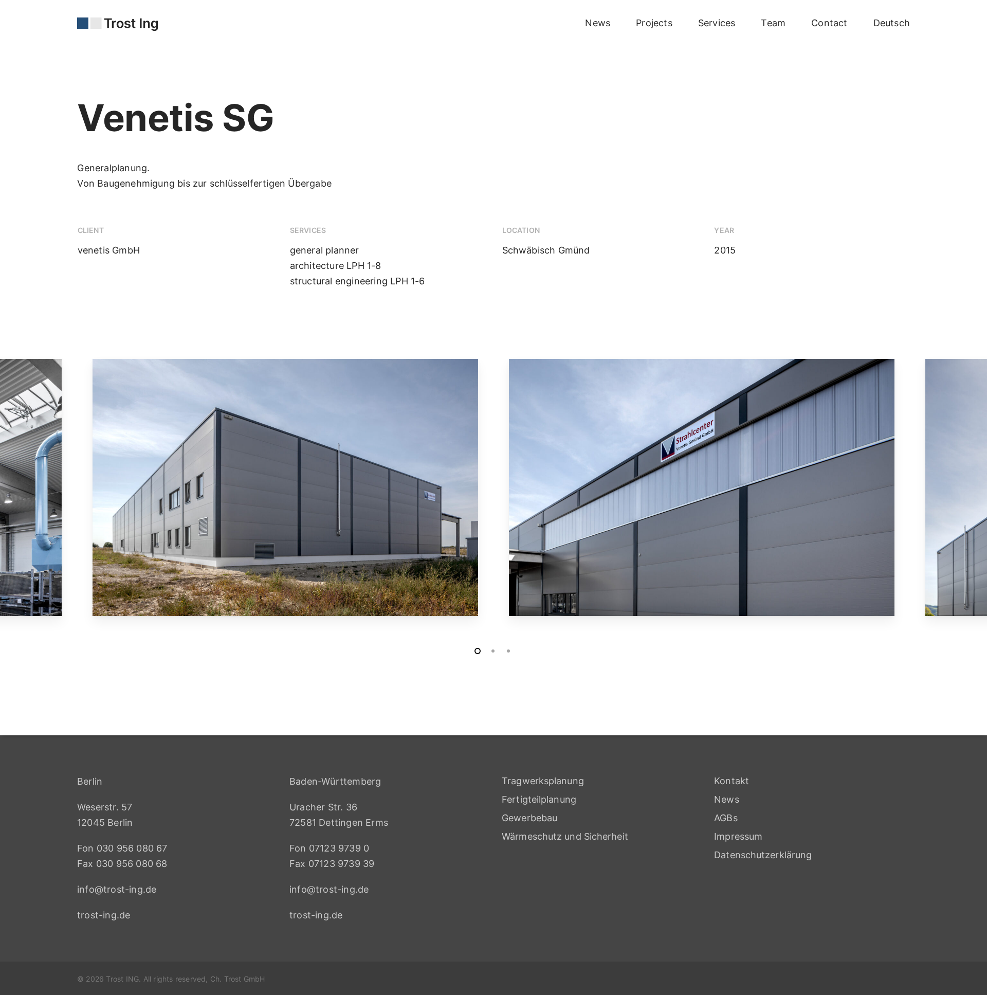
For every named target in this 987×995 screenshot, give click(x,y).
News (726, 799)
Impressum (738, 836)
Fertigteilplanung (539, 799)
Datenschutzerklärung (763, 854)
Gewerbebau (529, 817)
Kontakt (731, 780)
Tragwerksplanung (543, 780)
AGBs (725, 817)
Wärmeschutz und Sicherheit (565, 836)
